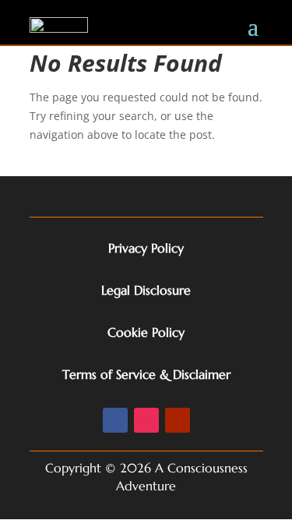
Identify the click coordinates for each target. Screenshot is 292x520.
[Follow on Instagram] (146, 420)
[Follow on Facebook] (115, 420)
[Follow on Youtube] (177, 420)
